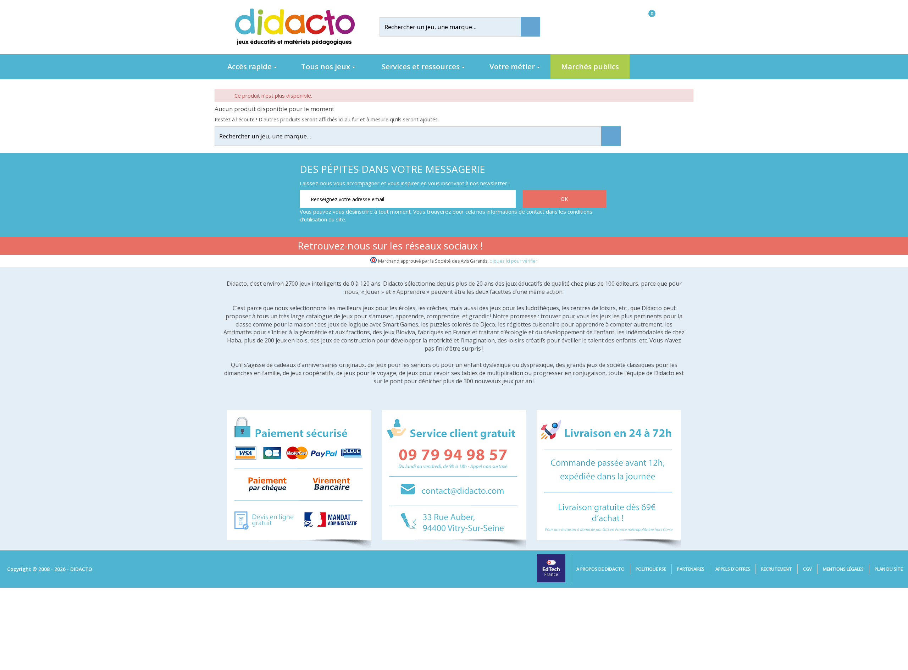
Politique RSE (651, 569)
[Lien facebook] (532, 247)
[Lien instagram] (577, 247)
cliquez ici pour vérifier (513, 261)
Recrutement (776, 569)
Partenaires (690, 569)
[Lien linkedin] (599, 247)
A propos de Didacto (600, 569)
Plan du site (889, 569)
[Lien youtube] (554, 247)
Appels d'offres (732, 569)
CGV (807, 569)
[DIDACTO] (294, 27)
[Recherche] (530, 27)
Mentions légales (843, 569)
